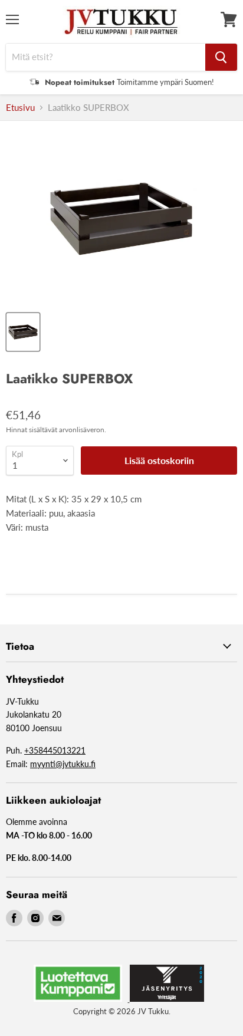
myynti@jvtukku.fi (63, 764)
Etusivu (20, 108)
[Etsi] (221, 57)
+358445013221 (55, 750)
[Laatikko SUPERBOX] (23, 332)
